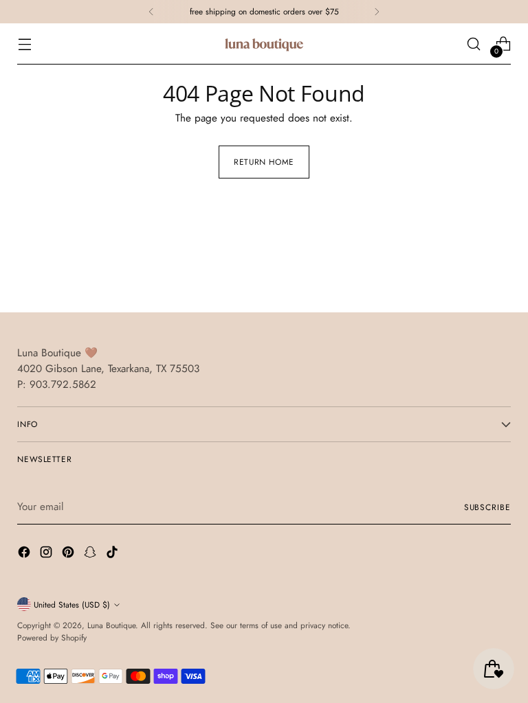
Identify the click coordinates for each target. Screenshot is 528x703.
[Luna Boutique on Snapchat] (91, 554)
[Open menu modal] (24, 44)
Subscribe (487, 507)
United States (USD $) (72, 604)
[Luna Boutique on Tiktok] (113, 554)
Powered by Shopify (52, 637)
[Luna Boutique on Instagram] (47, 554)
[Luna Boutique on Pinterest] (69, 554)
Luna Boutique (111, 625)
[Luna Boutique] (264, 44)
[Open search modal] (474, 44)
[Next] (377, 11)
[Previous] (151, 11)
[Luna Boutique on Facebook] (25, 554)
